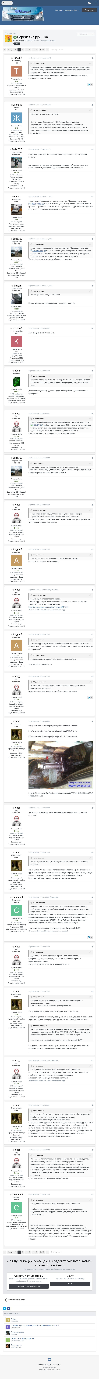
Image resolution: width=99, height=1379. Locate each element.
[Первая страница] (4, 49)
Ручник (13, 1319)
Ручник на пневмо (17, 1332)
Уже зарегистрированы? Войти (67, 10)
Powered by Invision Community (49, 1369)
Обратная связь (45, 1364)
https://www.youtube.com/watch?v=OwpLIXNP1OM (48, 607)
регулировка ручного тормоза (22, 1338)
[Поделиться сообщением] (92, 58)
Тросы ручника (16, 1345)
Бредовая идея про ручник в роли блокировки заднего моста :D (35, 1325)
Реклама (56, 1364)
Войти (70, 1284)
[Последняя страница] (47, 49)
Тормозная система (47, 40)
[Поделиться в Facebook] (8, 1308)
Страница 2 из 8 (56, 50)
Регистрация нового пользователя (29, 1286)
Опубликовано (39, 58)
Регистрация (89, 10)
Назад (10, 49)
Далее (42, 49)
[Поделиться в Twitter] (4, 1308)
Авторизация (11, 33)
